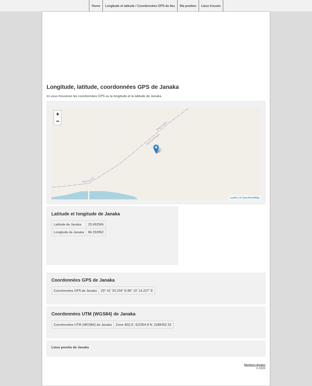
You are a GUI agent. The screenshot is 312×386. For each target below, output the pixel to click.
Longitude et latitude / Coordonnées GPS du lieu (140, 6)
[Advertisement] (156, 48)
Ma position (188, 6)
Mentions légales (254, 365)
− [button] (57, 121)
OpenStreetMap (250, 197)
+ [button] (57, 114)
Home (96, 6)
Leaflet (233, 197)
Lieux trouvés (211, 6)
